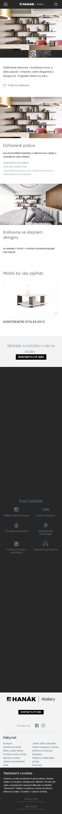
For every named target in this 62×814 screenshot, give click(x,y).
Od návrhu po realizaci (16, 531)
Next (55, 297)
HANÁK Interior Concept (16, 515)
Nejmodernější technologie (45, 532)
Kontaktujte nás (31, 356)
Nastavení (31, 806)
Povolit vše (31, 799)
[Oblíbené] (56, 4)
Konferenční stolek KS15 (24, 322)
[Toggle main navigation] (5, 4)
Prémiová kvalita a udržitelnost (16, 551)
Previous (6, 297)
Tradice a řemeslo (45, 515)
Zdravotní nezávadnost (46, 549)
